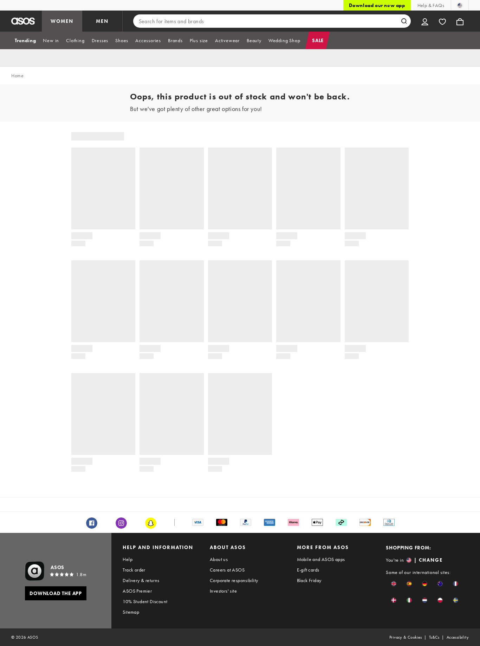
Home (17, 75)
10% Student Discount (145, 601)
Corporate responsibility (234, 580)
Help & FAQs (430, 5)
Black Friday (309, 580)
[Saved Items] (442, 21)
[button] (393, 583)
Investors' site (223, 591)
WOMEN (62, 21)
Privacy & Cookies (405, 637)
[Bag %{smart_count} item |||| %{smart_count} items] (460, 21)
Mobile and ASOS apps (321, 559)
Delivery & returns (141, 580)
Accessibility (458, 637)
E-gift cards (308, 570)
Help (127, 559)
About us (219, 559)
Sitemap (131, 612)
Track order (134, 570)
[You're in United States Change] (459, 5)
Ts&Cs (434, 637)
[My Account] (425, 21)
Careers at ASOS (227, 570)
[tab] (25, 40)
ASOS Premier (137, 591)
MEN (102, 21)
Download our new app (377, 5)
